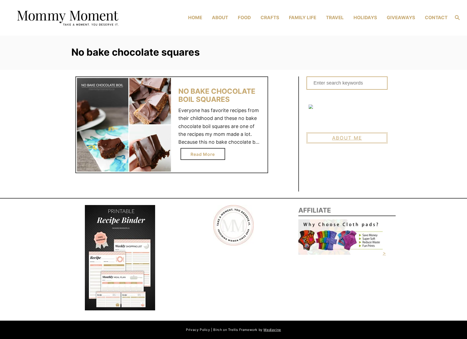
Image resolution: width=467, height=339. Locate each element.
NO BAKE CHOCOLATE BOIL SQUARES (216, 95)
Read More (204, 155)
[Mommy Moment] (67, 18)
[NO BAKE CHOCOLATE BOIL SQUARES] (124, 125)
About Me (347, 138)
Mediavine (272, 330)
